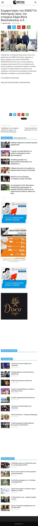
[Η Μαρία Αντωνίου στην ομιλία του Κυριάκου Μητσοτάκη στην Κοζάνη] (5, 170)
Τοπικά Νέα (9, 6)
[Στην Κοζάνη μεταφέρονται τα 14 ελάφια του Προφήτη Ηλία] (5, 482)
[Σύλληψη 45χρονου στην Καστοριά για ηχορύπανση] (5, 145)
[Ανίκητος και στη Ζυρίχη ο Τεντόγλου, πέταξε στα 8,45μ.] (5, 179)
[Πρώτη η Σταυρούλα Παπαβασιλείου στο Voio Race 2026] (5, 508)
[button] (35, 2)
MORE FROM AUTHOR (20, 138)
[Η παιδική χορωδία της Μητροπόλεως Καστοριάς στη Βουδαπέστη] (5, 162)
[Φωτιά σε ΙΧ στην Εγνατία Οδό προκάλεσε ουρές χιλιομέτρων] (5, 474)
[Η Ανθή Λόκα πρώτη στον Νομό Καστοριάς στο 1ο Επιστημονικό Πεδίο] (5, 465)
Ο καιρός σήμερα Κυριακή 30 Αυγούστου (23, 397)
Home (2, 6)
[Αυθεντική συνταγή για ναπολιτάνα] (5, 383)
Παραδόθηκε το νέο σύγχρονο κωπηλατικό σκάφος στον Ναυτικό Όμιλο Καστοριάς (10, 130)
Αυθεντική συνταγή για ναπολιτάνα (21, 380)
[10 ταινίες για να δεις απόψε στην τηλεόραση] (5, 366)
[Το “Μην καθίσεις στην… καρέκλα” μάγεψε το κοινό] (5, 499)
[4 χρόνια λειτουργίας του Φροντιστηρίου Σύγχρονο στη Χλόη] (5, 491)
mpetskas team (6, 23)
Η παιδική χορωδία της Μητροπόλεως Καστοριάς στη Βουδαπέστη (21, 162)
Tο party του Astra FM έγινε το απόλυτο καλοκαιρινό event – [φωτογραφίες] (21, 153)
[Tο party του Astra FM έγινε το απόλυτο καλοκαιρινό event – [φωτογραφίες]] (5, 153)
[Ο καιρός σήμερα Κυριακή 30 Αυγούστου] (5, 400)
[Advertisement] (19, 97)
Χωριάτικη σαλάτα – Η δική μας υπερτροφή (24, 414)
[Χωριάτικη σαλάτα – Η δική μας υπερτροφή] (5, 417)
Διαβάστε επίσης (7, 138)
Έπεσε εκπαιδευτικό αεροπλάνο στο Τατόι (30, 129)
